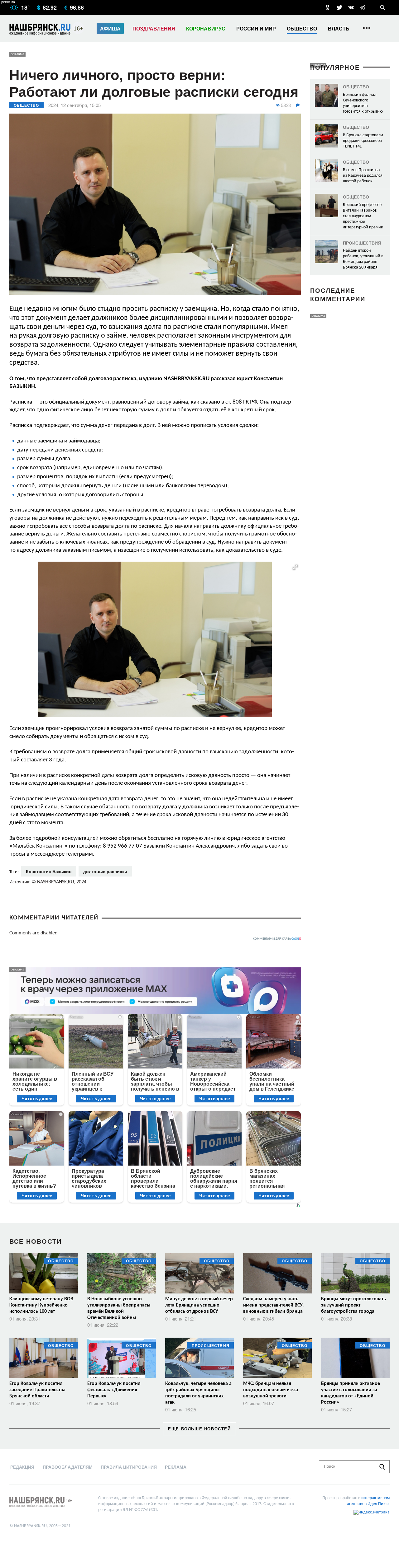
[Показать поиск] (382, 7)
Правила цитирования (129, 1467)
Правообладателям (68, 1467)
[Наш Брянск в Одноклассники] (327, 7)
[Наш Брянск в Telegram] (362, 7)
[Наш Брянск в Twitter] (339, 7)
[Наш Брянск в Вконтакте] (351, 7)
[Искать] (382, 1466)
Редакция (22, 1467)
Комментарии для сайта (277, 939)
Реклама (175, 1467)
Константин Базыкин (48, 871)
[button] (295, 567)
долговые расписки (105, 871)
